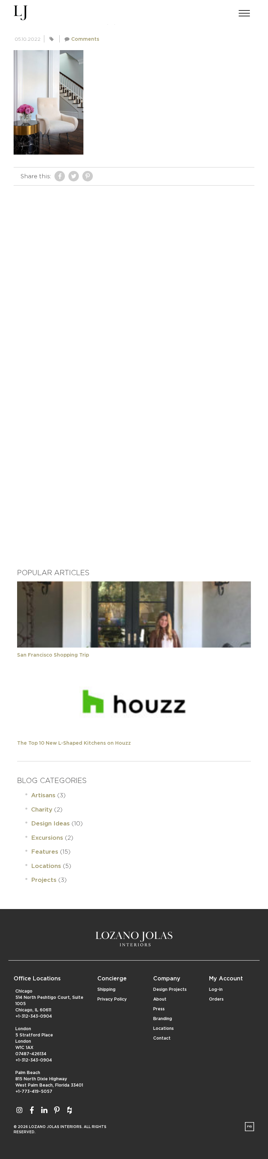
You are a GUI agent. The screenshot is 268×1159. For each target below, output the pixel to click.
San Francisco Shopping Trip (53, 655)
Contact (162, 1038)
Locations (46, 866)
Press (159, 1009)
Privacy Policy (112, 999)
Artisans (43, 795)
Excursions (47, 838)
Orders (216, 999)
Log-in (216, 989)
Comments (85, 39)
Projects (44, 880)
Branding (162, 1019)
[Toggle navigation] (244, 11)
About (159, 999)
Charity (41, 810)
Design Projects (170, 989)
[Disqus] (134, 276)
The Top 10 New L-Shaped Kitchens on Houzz (74, 743)
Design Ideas (50, 824)
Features (44, 852)
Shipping (106, 989)
